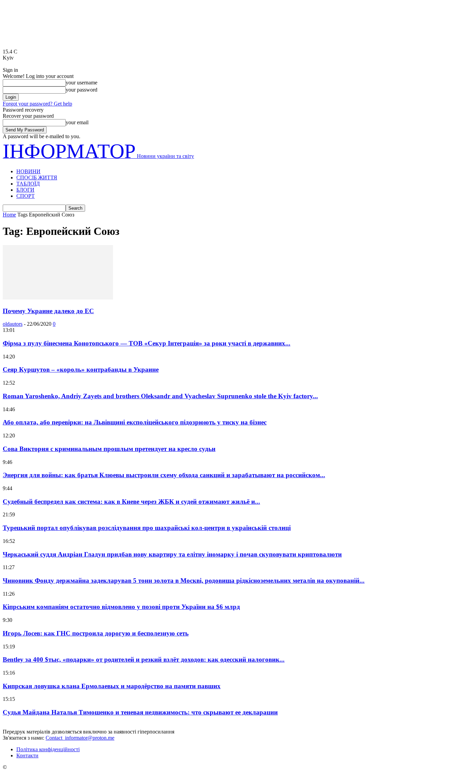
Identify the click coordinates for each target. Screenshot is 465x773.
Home (9, 215)
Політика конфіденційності (48, 749)
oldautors (12, 324)
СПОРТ (25, 196)
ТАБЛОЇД (28, 184)
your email (77, 122)
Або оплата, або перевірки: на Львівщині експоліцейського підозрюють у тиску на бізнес (135, 422)
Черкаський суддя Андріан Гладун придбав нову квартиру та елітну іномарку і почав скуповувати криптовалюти (172, 554)
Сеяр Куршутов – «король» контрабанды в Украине (81, 369)
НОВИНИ (28, 171)
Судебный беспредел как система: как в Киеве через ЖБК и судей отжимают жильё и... (131, 501)
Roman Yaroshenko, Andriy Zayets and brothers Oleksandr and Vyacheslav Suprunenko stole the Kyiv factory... (160, 396)
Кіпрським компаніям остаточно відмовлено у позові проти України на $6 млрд (121, 606)
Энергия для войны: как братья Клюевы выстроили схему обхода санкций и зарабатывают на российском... (164, 475)
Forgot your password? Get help (37, 104)
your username (81, 82)
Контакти (27, 755)
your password (81, 90)
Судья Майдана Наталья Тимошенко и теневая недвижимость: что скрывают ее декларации (140, 712)
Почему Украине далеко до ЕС (48, 311)
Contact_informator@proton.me (80, 738)
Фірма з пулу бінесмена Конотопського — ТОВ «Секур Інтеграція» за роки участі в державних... (146, 343)
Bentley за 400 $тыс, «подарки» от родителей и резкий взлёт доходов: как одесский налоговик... (144, 659)
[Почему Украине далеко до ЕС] (58, 298)
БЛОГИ (25, 190)
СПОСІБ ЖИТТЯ (36, 177)
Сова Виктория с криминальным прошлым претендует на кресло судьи (109, 448)
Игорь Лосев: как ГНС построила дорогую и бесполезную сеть (96, 633)
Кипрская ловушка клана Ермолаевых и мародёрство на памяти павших (112, 686)
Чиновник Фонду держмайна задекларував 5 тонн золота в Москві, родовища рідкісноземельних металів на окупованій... (184, 580)
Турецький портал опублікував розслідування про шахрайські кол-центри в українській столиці (147, 527)
